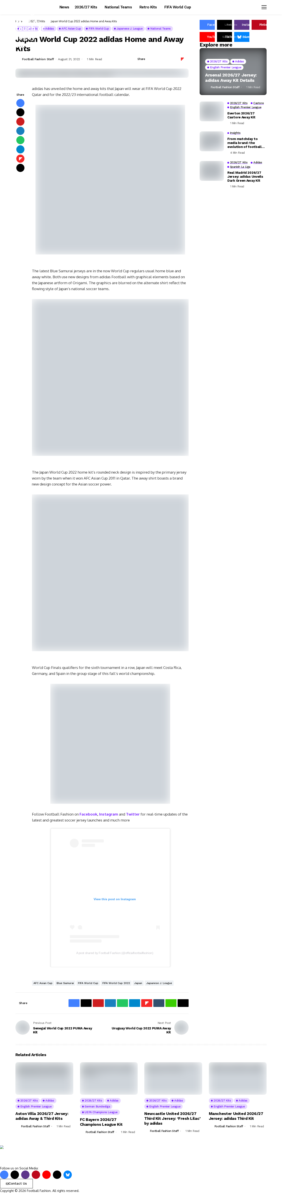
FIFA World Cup (88, 983)
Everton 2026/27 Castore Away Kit (241, 115)
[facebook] (4, 1175)
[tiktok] (57, 1175)
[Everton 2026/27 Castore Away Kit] (212, 111)
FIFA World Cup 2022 (116, 983)
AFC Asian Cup (42, 983)
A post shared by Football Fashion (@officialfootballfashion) (114, 953)
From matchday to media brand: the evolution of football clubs (244, 143)
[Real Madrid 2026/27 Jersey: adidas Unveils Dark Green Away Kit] (212, 171)
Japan (138, 983)
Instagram (108, 814)
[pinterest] (36, 1175)
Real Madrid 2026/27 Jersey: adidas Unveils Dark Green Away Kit (245, 177)
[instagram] (25, 1175)
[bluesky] (67, 1175)
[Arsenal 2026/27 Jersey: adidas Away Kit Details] (233, 71)
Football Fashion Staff (38, 59)
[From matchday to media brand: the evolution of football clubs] (212, 141)
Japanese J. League (159, 983)
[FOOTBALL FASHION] (18, 1155)
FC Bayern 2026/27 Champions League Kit (101, 1122)
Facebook (88, 814)
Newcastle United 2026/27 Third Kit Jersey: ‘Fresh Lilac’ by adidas (172, 1118)
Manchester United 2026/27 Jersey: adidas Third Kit (236, 1116)
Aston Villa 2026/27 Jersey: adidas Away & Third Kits (41, 1116)
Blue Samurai (65, 983)
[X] (15, 1175)
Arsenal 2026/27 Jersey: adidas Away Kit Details (231, 77)
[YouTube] (46, 1175)
